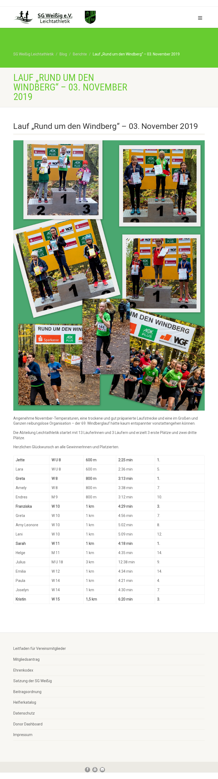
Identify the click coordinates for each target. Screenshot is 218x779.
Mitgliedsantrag (26, 659)
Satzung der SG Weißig (32, 681)
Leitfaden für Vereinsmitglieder (39, 648)
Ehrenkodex (23, 670)
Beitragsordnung (27, 692)
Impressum (22, 735)
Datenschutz (24, 713)
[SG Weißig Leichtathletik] (59, 18)
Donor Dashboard (28, 724)
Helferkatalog (24, 702)
